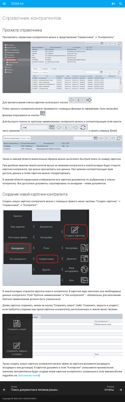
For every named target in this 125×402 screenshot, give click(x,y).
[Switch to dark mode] (113, 4)
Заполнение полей (28, 375)
